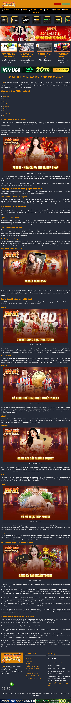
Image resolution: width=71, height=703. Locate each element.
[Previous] (3, 51)
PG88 (63, 683)
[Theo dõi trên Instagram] (5, 688)
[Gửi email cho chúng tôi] (10, 688)
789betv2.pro (6, 113)
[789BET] (9, 4)
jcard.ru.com (5, 96)
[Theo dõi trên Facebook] (2, 688)
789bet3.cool (5, 108)
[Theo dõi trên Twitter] (7, 688)
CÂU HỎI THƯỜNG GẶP (32, 676)
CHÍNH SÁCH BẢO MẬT (32, 673)
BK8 (67, 683)
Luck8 (64, 682)
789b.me (4, 101)
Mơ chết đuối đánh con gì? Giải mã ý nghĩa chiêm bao (62, 54)
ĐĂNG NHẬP (29, 661)
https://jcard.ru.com (58, 662)
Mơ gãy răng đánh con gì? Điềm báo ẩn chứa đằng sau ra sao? (26, 54)
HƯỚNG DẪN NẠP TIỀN (32, 668)
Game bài (57, 9)
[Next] (68, 51)
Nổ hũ (40, 9)
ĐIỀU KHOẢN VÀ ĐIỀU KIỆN (33, 678)
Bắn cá (47, 9)
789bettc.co (5, 106)
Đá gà (25, 9)
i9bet (49, 685)
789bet (6, 9)
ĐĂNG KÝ (28, 658)
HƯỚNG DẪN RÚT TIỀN (32, 666)
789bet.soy (5, 116)
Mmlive (50, 683)
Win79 (55, 683)
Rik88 (59, 683)
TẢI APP (28, 663)
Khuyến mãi (36, 12)
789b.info (4, 103)
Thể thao (16, 9)
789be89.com (6, 98)
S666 (60, 682)
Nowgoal (55, 682)
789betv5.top (6, 111)
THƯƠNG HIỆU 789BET (32, 671)
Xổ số (66, 9)
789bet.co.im (5, 94)
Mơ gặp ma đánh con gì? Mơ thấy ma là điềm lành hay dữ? (44, 54)
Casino (33, 9)
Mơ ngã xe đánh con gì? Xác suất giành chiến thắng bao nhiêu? (8, 54)
